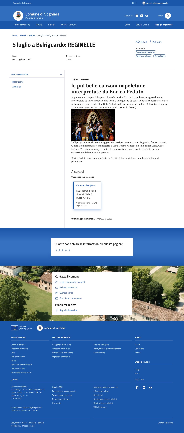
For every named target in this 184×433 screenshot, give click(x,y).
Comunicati (139, 348)
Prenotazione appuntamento (64, 391)
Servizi (51, 24)
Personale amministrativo (21, 364)
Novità (39, 24)
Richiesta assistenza (60, 399)
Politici (13, 360)
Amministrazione (22, 24)
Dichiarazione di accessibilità (105, 399)
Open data (56, 403)
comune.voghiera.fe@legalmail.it (28, 407)
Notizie (138, 352)
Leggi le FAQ (57, 387)
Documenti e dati (18, 368)
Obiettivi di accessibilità (103, 403)
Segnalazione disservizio (62, 395)
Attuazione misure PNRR (21, 372)
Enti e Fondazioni (18, 356)
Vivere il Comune (68, 24)
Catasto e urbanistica (61, 348)
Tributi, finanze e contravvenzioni (107, 348)
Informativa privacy (102, 391)
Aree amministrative (19, 348)
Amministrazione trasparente (106, 387)
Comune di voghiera (86, 185)
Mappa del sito (28, 425)
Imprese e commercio (61, 356)
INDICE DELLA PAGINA (19, 74)
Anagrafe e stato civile (61, 344)
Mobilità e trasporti (101, 344)
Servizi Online (142, 24)
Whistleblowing (100, 407)
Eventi (137, 373)
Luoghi (137, 369)
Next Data (169, 422)
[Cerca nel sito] (168, 16)
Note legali (98, 395)
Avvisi (137, 344)
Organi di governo (18, 344)
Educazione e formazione (62, 352)
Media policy (16, 425)
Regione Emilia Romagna (22, 3)
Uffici (127, 24)
